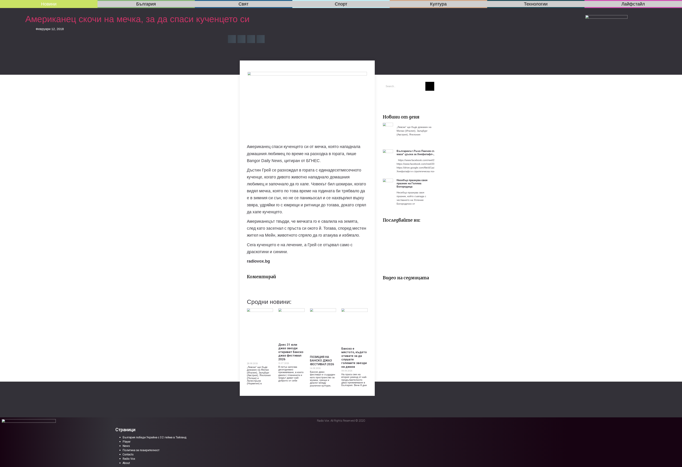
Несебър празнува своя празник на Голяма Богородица (412, 183)
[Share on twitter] (241, 39)
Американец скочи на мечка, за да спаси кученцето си (137, 19)
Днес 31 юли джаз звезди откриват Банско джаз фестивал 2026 (290, 352)
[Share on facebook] (232, 39)
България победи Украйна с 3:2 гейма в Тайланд (154, 437)
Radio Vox (129, 458)
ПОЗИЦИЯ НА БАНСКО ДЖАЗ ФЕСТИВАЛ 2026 (322, 360)
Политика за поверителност (141, 450)
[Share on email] (251, 39)
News (126, 446)
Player (127, 441)
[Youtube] (397, 98)
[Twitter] (387, 98)
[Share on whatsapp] (261, 39)
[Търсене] (429, 86)
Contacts (128, 454)
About (126, 463)
